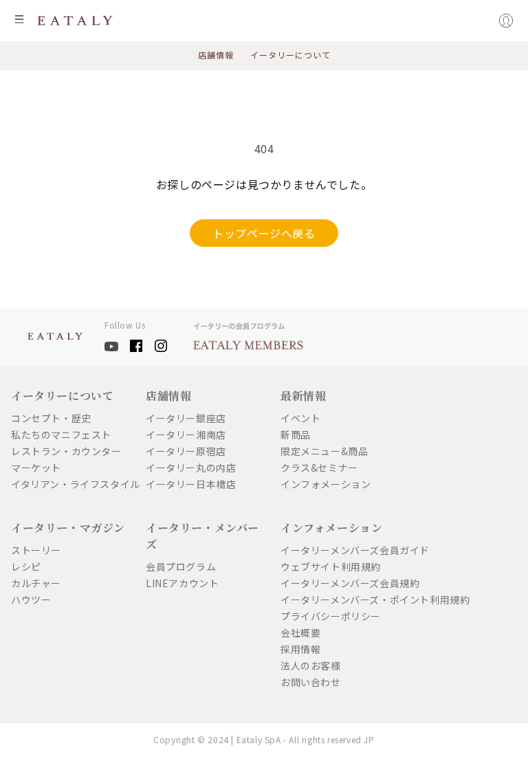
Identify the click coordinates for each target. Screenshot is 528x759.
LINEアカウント (182, 583)
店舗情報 (216, 55)
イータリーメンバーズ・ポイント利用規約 (342, 599)
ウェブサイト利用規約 (330, 566)
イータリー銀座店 (186, 418)
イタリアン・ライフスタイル (73, 484)
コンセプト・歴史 (51, 418)
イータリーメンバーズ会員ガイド (342, 550)
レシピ (26, 566)
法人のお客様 (310, 665)
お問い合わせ (310, 682)
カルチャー (36, 583)
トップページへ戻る (263, 233)
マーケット (36, 467)
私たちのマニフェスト (61, 434)
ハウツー (31, 599)
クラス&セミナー (319, 467)
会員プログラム (181, 566)
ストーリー (36, 550)
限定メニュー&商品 (324, 451)
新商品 (295, 434)
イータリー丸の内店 (191, 467)
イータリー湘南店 (186, 434)
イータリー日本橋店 (191, 484)
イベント (300, 418)
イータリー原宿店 (186, 451)
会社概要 (300, 632)
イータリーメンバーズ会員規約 (342, 583)
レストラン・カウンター (66, 451)
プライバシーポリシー (330, 616)
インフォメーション (325, 484)
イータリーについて (290, 55)
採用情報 (300, 649)
